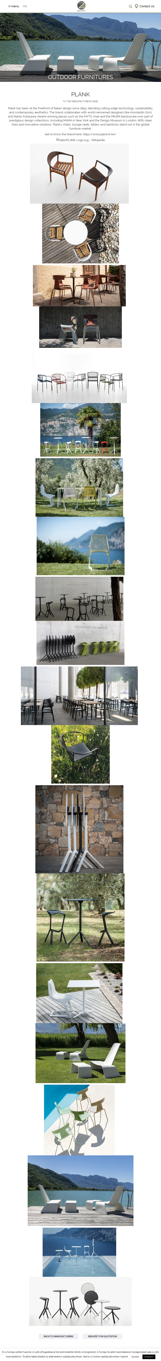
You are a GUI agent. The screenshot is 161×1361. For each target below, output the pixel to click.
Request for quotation (102, 1336)
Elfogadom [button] (148, 1357)
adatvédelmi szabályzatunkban (65, 1356)
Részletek (135, 1357)
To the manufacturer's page (80, 101)
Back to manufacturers (58, 1336)
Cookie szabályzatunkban (106, 1356)
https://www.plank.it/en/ (100, 134)
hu (25, 6)
